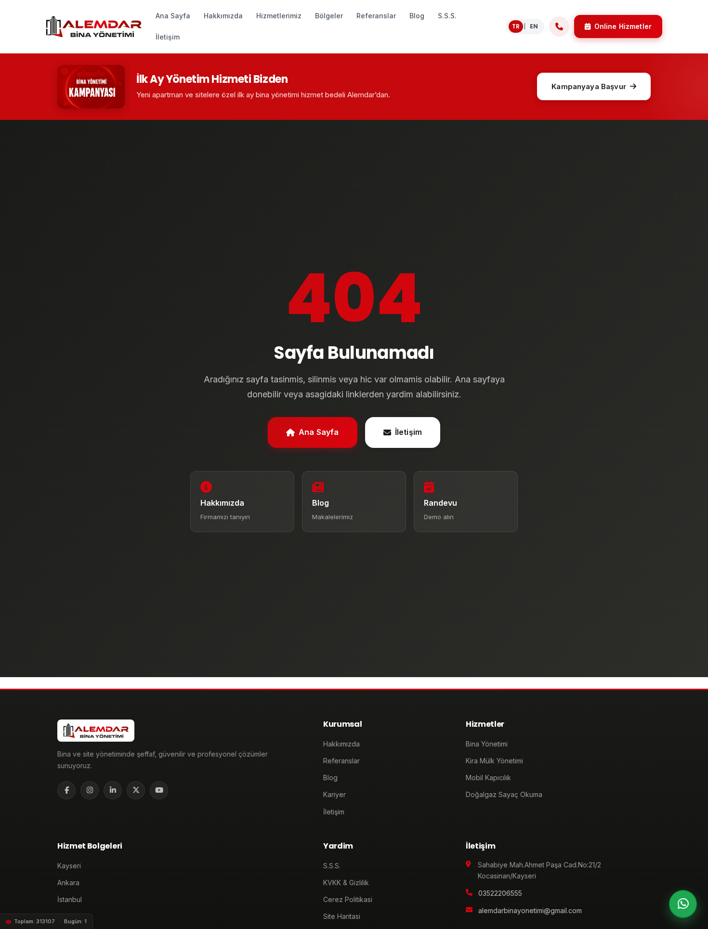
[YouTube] (159, 790)
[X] (136, 790)
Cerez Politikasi (347, 899)
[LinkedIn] (113, 790)
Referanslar (341, 761)
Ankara (68, 882)
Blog (330, 777)
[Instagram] (89, 790)
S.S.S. (332, 866)
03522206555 (500, 893)
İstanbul (69, 899)
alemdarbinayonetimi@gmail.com (530, 910)
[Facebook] (66, 790)
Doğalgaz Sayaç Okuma (504, 794)
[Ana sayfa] (94, 26)
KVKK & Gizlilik (346, 882)
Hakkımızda (341, 744)
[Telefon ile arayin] (559, 26)
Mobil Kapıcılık (488, 777)
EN (534, 26)
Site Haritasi (341, 916)
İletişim (408, 432)
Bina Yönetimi (487, 744)
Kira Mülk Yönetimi (494, 761)
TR (516, 26)
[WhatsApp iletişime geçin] (682, 903)
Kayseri (69, 866)
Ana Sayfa (319, 432)
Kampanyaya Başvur (588, 86)
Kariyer (334, 794)
